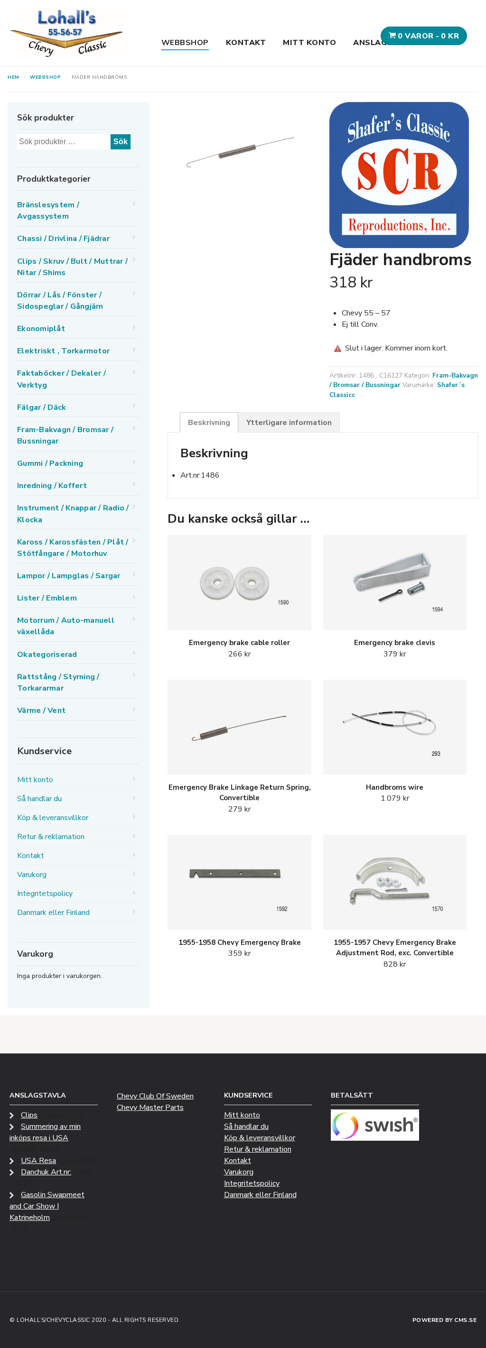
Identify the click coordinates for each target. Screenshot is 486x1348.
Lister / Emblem (47, 598)
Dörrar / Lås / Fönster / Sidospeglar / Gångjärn (60, 301)
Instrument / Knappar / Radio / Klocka (73, 514)
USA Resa (38, 1160)
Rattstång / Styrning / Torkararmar (58, 682)
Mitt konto (309, 42)
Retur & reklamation (50, 836)
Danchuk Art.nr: (46, 1172)
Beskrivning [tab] (209, 422)
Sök (120, 142)
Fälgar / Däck (41, 407)
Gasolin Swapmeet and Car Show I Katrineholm (46, 1206)
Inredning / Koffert (52, 485)
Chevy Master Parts (150, 1107)
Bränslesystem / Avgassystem (48, 211)
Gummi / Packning (50, 463)
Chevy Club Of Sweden (155, 1096)
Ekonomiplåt (41, 328)
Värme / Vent (41, 710)
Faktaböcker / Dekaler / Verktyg (61, 379)
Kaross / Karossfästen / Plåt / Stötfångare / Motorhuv (73, 548)
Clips (29, 1115)
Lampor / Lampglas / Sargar (69, 576)
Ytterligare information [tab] (289, 422)
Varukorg (32, 874)
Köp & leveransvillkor (52, 817)
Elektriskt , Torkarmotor (63, 351)
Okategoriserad (47, 654)
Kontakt (246, 42)
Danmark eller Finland (53, 912)
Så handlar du (39, 799)
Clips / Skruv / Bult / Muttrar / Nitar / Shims (72, 267)
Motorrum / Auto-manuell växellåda (65, 626)
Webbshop (185, 42)
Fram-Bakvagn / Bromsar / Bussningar (65, 435)
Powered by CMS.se (444, 1320)
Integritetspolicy (45, 893)
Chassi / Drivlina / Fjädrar (63, 238)
